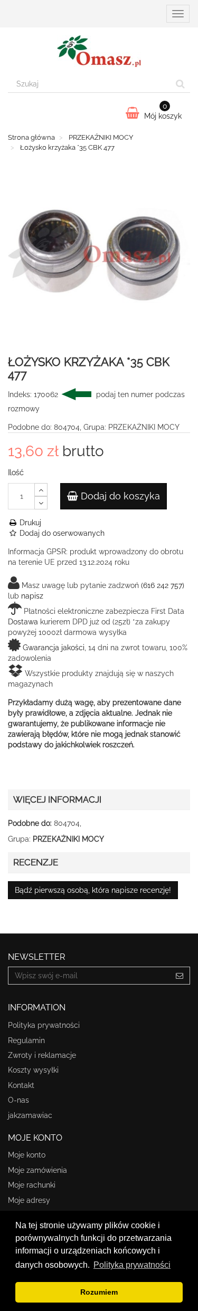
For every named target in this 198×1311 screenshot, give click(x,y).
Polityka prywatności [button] (132, 1264)
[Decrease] (41, 502)
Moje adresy (29, 1200)
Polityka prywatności (44, 1025)
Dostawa (23, 622)
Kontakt (21, 1085)
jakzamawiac (30, 1115)
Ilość (16, 472)
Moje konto (26, 1155)
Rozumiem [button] (99, 1292)
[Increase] (41, 489)
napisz (32, 596)
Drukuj (29, 522)
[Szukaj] (180, 84)
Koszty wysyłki (33, 1070)
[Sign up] (179, 976)
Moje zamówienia (37, 1170)
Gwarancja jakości (53, 647)
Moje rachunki (31, 1185)
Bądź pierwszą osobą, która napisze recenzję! (93, 890)
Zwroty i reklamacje (42, 1055)
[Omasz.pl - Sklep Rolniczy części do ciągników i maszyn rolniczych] (99, 51)
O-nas (18, 1100)
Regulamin (26, 1040)
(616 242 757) (162, 585)
